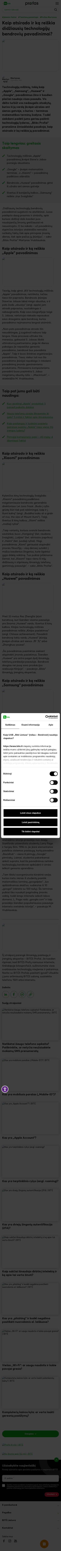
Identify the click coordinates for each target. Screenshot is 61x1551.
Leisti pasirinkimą (30, 822)
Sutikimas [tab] (10, 725)
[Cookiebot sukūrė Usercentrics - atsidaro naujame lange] (45, 717)
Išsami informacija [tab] (30, 725)
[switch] (54, 782)
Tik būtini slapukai (31, 831)
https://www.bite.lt (13, 746)
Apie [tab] (51, 725)
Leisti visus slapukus (30, 813)
